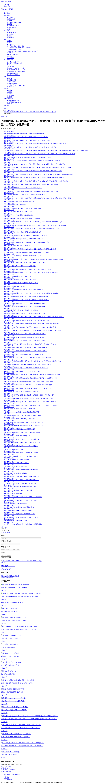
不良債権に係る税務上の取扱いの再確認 (19, 47)
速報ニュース (11, 19)
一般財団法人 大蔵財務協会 (12, 774)
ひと (8, 64)
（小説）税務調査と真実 (14, 49)
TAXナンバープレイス (13, 54)
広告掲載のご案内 (6, 768)
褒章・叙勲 (10, 95)
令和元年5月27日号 (9, 110)
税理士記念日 (11, 86)
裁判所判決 (10, 34)
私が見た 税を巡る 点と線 (14, 63)
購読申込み (7, 6)
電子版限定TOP (11, 17)
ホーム (6, 12)
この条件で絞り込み (6, 557)
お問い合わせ (8, 779)
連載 (8, 29)
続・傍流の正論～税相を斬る (15, 46)
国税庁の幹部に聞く (13, 73)
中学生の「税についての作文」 (16, 85)
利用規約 (6, 778)
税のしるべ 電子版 (6, 1)
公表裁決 (9, 36)
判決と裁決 (7, 30)
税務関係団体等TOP (13, 100)
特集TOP (9, 78)
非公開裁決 (10, 37)
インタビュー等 (8, 59)
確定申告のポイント (13, 81)
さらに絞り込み (5, 532)
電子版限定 (7, 15)
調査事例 (9, 24)
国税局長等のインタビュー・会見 (17, 71)
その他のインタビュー (13, 75)
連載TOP (9, 41)
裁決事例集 (10, 44)
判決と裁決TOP (11, 32)
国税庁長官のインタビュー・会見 (17, 70)
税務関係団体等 (11, 27)
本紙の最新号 (8, 13)
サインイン (7, 4)
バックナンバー (8, 103)
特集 (5, 76)
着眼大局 (9, 56)
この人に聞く (11, 66)
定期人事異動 (11, 93)
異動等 (6, 88)
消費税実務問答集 (12, 83)
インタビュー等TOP (13, 61)
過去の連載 (10, 58)
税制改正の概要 (11, 80)
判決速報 (9, 20)
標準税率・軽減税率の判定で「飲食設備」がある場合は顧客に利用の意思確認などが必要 (30, 112)
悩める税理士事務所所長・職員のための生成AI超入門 (22, 51)
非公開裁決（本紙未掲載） (15, 22)
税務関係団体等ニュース (14, 102)
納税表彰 (9, 97)
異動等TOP (10, 90)
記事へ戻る (4, 116)
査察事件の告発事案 (13, 25)
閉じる (3, 559)
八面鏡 (9, 42)
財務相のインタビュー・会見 (15, 68)
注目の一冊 (10, 53)
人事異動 (9, 92)
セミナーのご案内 (6, 766)
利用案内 (6, 105)
